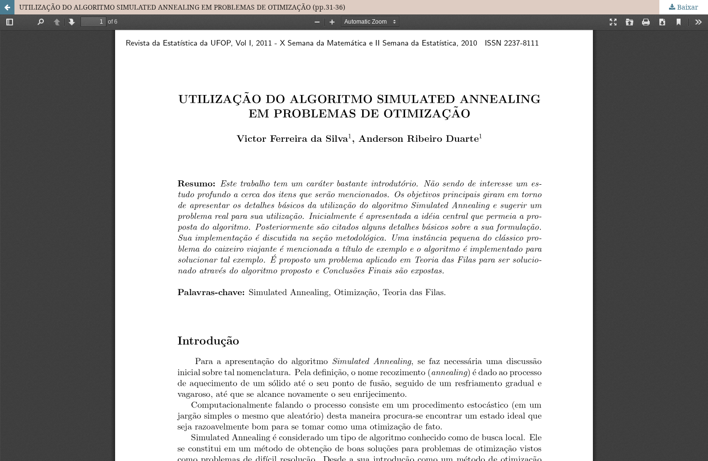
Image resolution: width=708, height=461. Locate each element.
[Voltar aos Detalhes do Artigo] (7, 7)
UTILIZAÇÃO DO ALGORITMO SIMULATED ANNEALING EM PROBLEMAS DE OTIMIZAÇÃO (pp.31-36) (182, 7)
